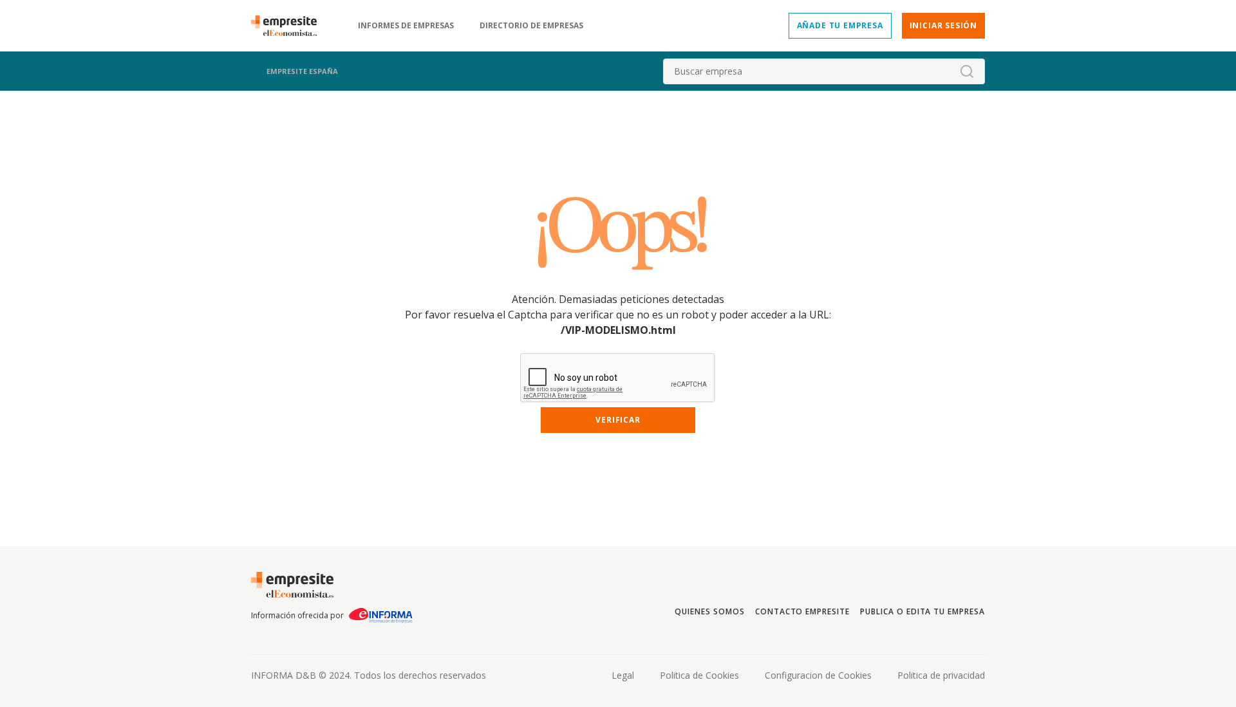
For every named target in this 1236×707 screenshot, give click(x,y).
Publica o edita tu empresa (922, 611)
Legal (623, 675)
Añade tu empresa (840, 25)
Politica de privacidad (941, 675)
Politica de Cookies (699, 675)
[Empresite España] (289, 25)
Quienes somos (709, 611)
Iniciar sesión (943, 25)
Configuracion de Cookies (818, 675)
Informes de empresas (406, 25)
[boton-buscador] (967, 71)
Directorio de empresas (531, 25)
